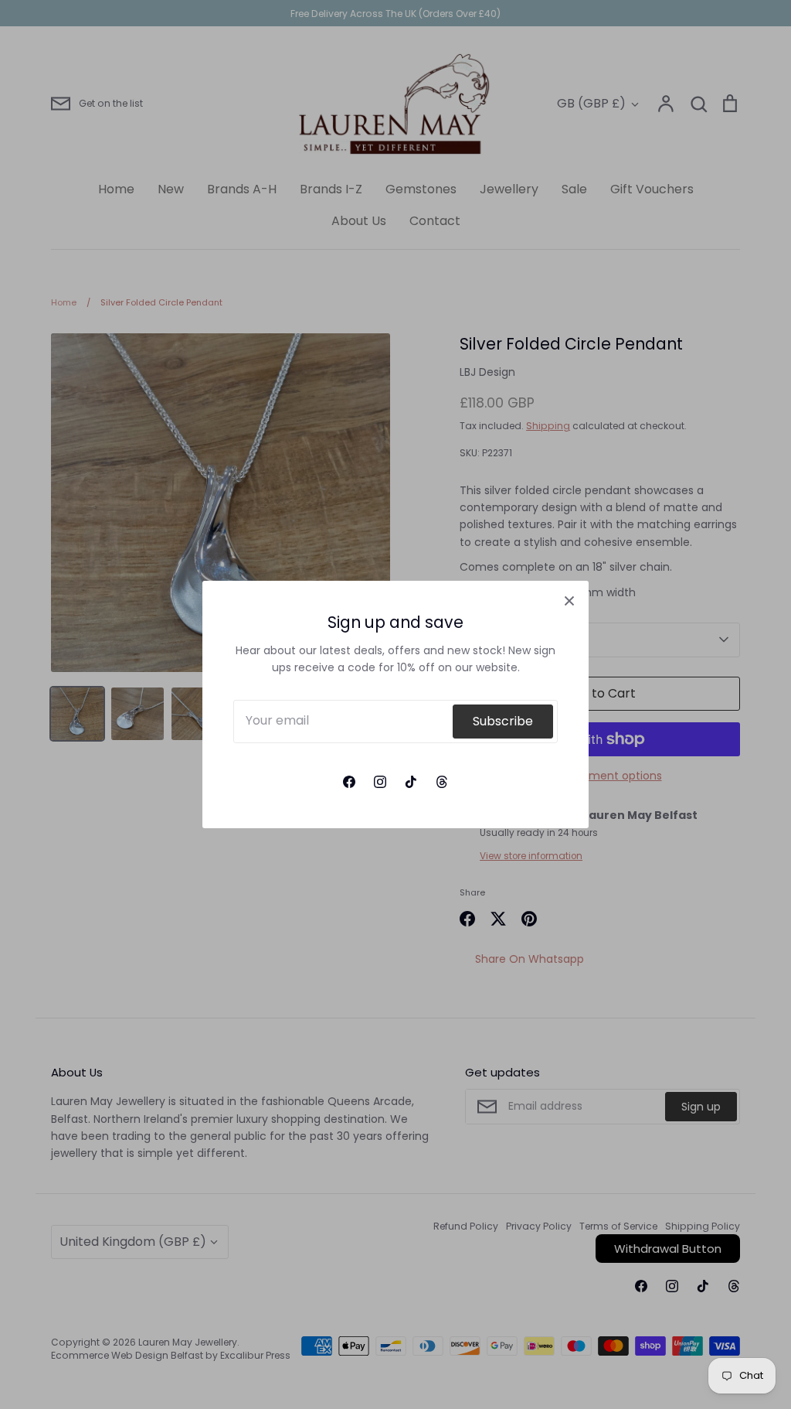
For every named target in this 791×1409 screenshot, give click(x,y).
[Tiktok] (411, 781)
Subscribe (503, 721)
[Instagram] (380, 781)
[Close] (569, 600)
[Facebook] (349, 781)
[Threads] (441, 781)
